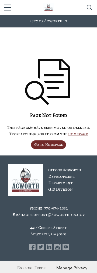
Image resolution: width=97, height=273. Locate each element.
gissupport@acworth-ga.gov (55, 215)
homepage (78, 134)
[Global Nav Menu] (7, 7)
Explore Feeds (31, 268)
